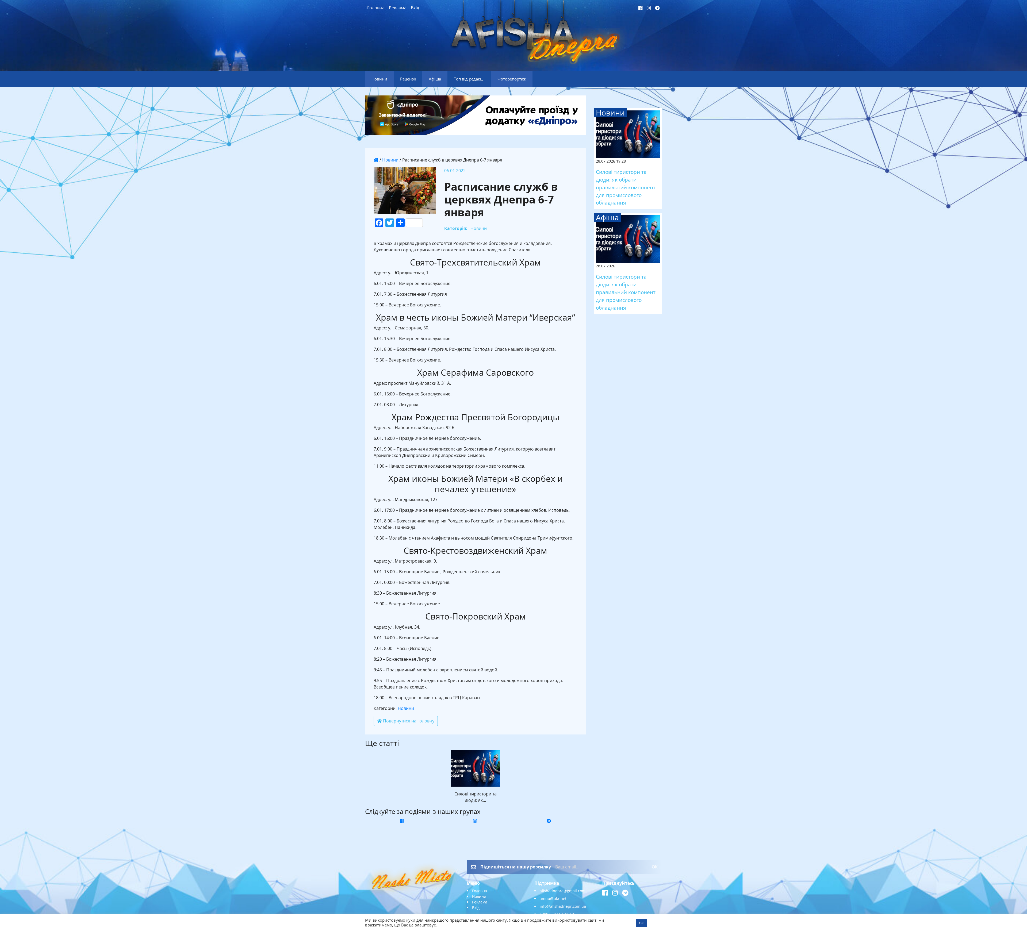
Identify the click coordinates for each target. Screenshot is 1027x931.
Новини (390, 160)
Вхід (415, 8)
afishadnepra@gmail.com (562, 890)
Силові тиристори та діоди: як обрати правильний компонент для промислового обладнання (626, 187)
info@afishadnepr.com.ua (563, 906)
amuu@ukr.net (553, 898)
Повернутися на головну (408, 721)
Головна (376, 8)
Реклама (398, 8)
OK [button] (641, 923)
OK (655, 867)
